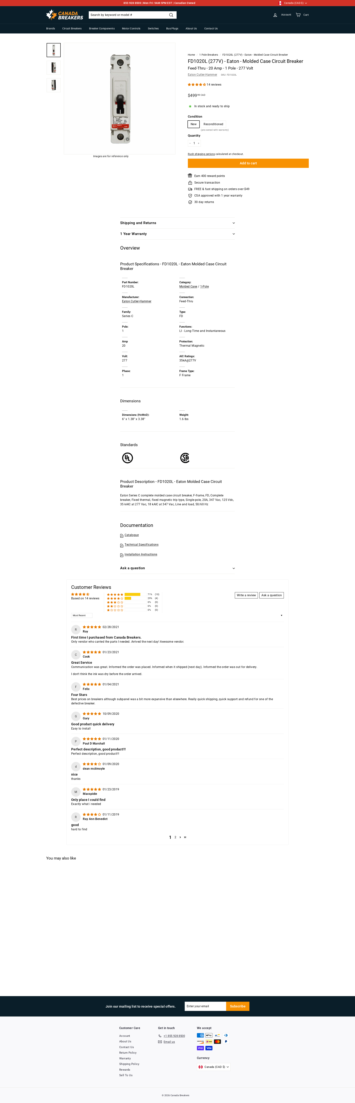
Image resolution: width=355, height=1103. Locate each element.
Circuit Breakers (72, 28)
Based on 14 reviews (85, 598)
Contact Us (211, 28)
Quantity (194, 135)
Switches (153, 28)
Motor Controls (131, 28)
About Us (191, 28)
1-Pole (204, 286)
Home (191, 54)
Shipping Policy (129, 1064)
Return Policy (127, 1052)
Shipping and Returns (138, 223)
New (194, 124)
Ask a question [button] (271, 595)
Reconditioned (213, 125)
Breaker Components (102, 28)
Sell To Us (126, 1075)
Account (124, 1036)
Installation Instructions (141, 554)
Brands (50, 28)
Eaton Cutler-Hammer (202, 74)
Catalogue (132, 535)
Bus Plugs (172, 28)
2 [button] (175, 837)
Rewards (124, 1069)
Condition (195, 116)
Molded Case (188, 286)
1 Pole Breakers (208, 54)
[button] (197, 84)
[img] (92, 627)
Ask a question (132, 568)
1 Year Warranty (133, 234)
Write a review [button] (246, 595)
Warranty (125, 1058)
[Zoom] (119, 98)
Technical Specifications (141, 544)
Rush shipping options (201, 154)
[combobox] (133, 15)
